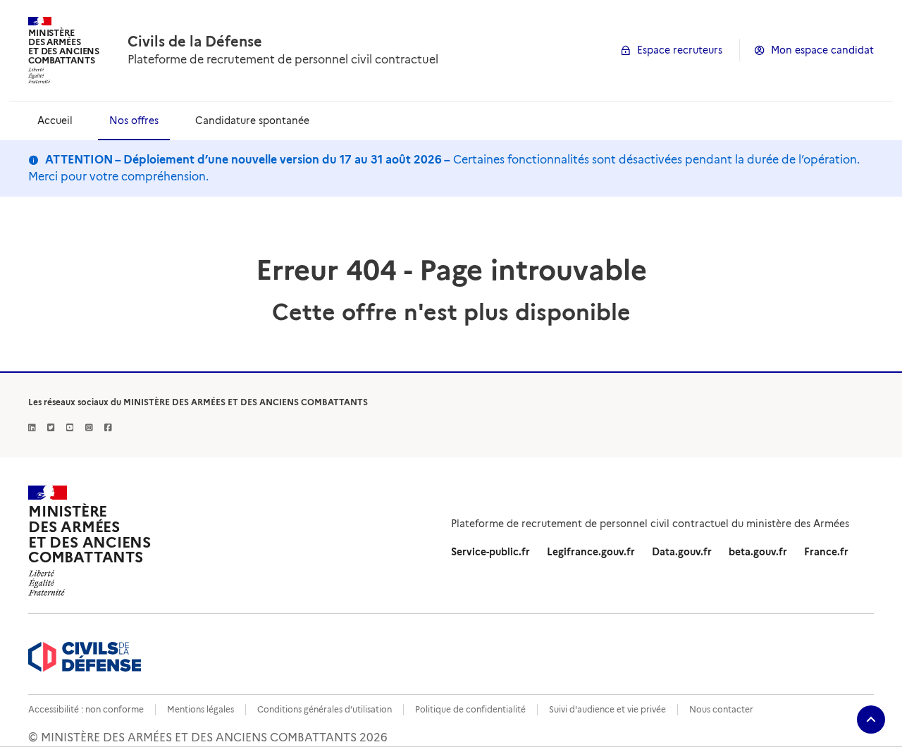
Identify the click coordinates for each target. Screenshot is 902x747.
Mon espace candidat (822, 50)
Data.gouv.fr (682, 551)
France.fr (826, 551)
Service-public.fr (490, 551)
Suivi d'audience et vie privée (607, 709)
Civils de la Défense (195, 41)
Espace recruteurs (679, 50)
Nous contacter (721, 709)
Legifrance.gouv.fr (591, 551)
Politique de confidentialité (470, 709)
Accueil (55, 120)
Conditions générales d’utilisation (324, 709)
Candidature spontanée (252, 120)
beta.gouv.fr (758, 551)
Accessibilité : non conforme (86, 709)
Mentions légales (200, 709)
